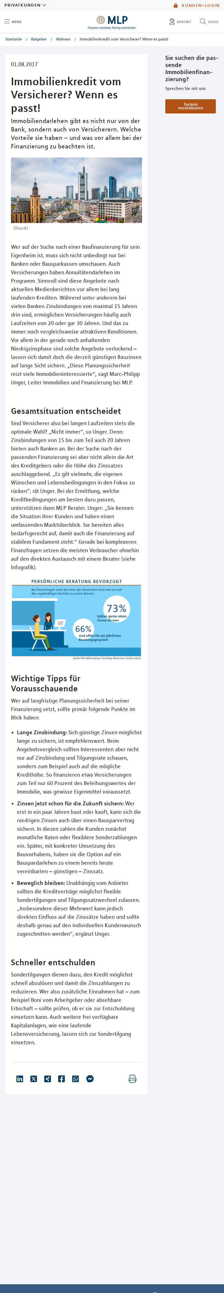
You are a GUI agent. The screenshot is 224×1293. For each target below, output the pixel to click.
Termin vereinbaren (190, 105)
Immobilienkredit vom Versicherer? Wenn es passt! (124, 39)
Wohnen (63, 39)
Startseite (13, 39)
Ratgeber (39, 39)
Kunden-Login (200, 5)
